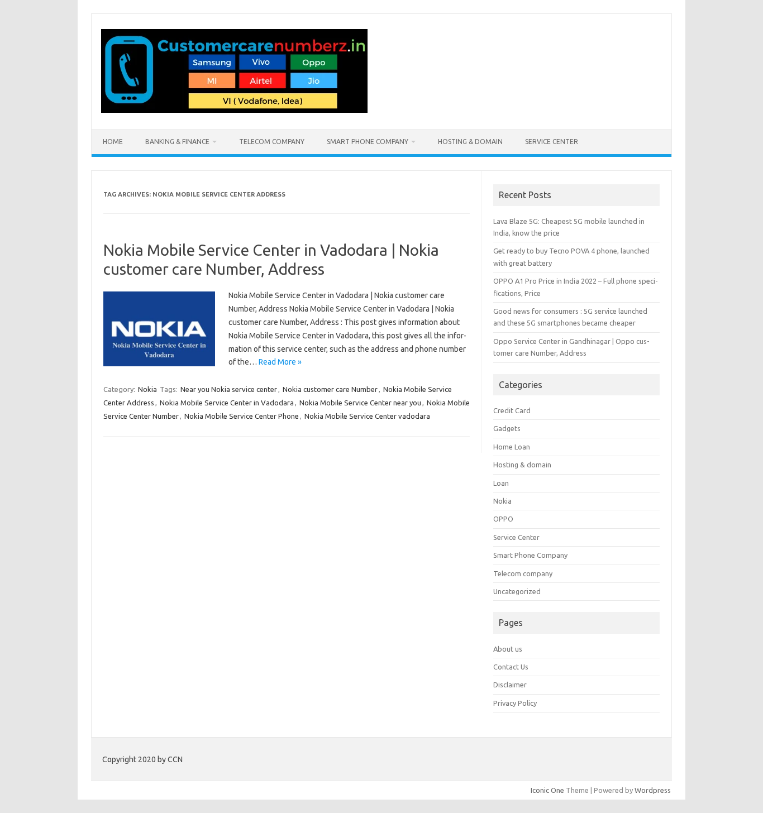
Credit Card (512, 410)
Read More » (280, 361)
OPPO (503, 519)
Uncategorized (517, 591)
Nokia (147, 389)
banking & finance (177, 141)
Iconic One (547, 790)
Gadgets (507, 428)
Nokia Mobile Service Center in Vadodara (227, 402)
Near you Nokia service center (228, 389)
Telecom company (271, 141)
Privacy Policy (515, 703)
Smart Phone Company (367, 141)
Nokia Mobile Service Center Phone (241, 416)
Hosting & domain (470, 141)
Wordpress (653, 790)
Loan (501, 483)
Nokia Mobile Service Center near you (360, 402)
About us (507, 649)
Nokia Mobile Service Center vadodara (367, 416)
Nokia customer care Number (330, 389)
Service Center (551, 141)
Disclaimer (510, 684)
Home (113, 141)
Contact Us (510, 667)
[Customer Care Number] (234, 110)
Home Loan (511, 447)
